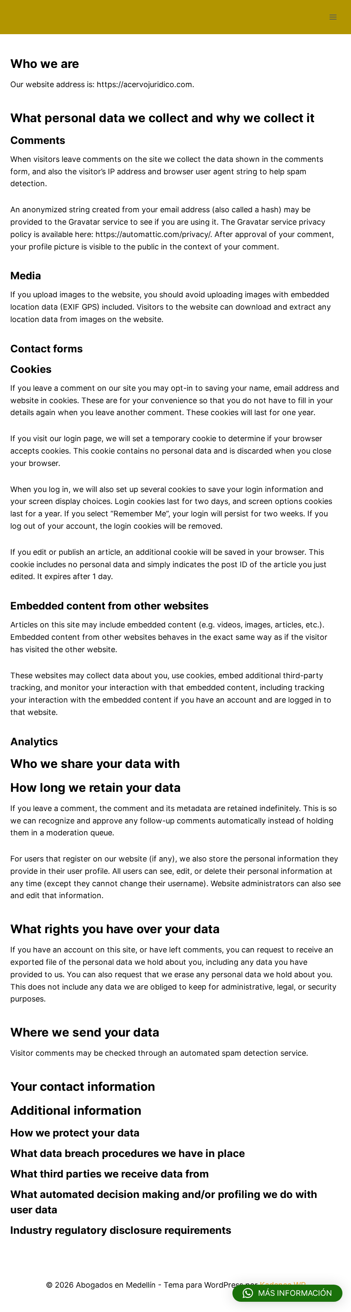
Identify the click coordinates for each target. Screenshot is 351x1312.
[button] (287, 1293)
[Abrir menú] (333, 16)
